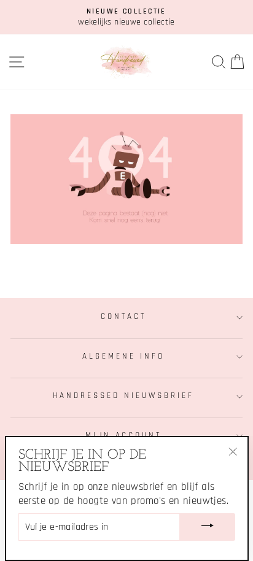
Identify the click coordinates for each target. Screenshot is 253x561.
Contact (123, 316)
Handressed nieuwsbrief (123, 396)
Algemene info (123, 356)
